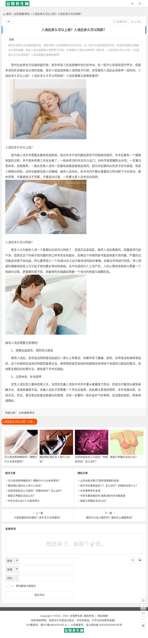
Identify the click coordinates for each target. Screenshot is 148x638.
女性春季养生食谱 (90, 490)
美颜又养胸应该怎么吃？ (124, 457)
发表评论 (121, 21)
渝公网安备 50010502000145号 (104, 624)
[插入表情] (132, 560)
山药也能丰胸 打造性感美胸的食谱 (99, 480)
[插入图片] (140, 560)
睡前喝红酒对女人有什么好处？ (25, 485)
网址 (9, 578)
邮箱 (12, 569)
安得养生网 (76, 615)
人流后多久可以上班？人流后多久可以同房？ (19, 421)
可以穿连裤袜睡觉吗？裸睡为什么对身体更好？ (34, 480)
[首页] (143, 600)
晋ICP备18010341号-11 (53, 624)
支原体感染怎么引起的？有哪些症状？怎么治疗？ (35, 490)
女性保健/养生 (22, 13)
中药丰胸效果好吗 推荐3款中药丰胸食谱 (102, 495)
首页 (8, 13)
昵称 (12, 561)
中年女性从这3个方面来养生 (24, 500)
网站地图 (103, 615)
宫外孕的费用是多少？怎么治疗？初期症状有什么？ (109, 485)
